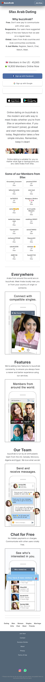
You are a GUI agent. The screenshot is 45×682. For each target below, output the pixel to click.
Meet (24, 626)
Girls (12, 626)
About (22, 646)
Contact (22, 638)
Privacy (22, 651)
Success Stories (22, 642)
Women (20, 623)
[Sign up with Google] (22, 85)
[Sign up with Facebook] (22, 78)
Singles (29, 623)
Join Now (39, 3)
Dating (6, 623)
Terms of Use (28, 95)
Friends (32, 626)
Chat (18, 626)
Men (13, 623)
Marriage (37, 623)
